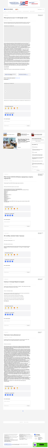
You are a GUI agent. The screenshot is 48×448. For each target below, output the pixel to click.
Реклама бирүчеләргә (26, 11)
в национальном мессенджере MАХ (23, 74)
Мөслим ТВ (14, 11)
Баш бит (5, 11)
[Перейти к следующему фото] (29, 91)
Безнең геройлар (19, 11)
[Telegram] (10, 115)
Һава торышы (6, 233)
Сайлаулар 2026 (32, 11)
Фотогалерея (9, 11)
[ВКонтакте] (5, 115)
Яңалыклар (6, 15)
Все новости (38, 170)
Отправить (28, 125)
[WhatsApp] (12, 115)
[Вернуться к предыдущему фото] (5, 91)
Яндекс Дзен (41, 444)
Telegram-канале (7, 74)
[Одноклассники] (7, 115)
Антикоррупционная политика (7, 443)
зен (9, 79)
